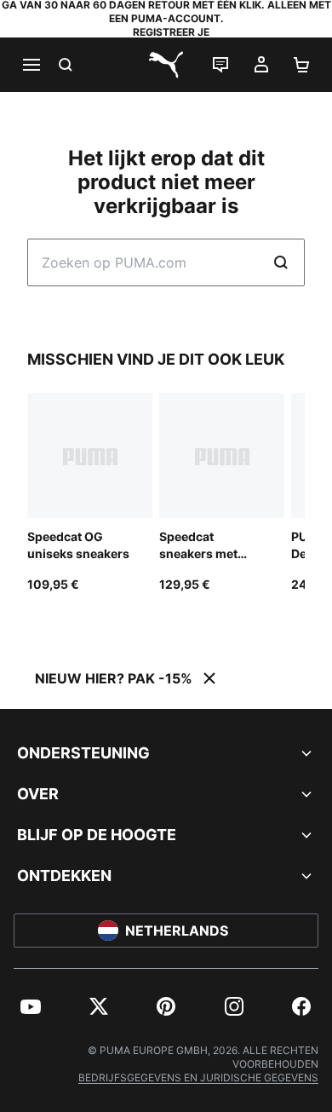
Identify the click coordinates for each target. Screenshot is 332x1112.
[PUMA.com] (166, 65)
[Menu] (31, 65)
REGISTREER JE (171, 32)
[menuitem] (31, 1006)
